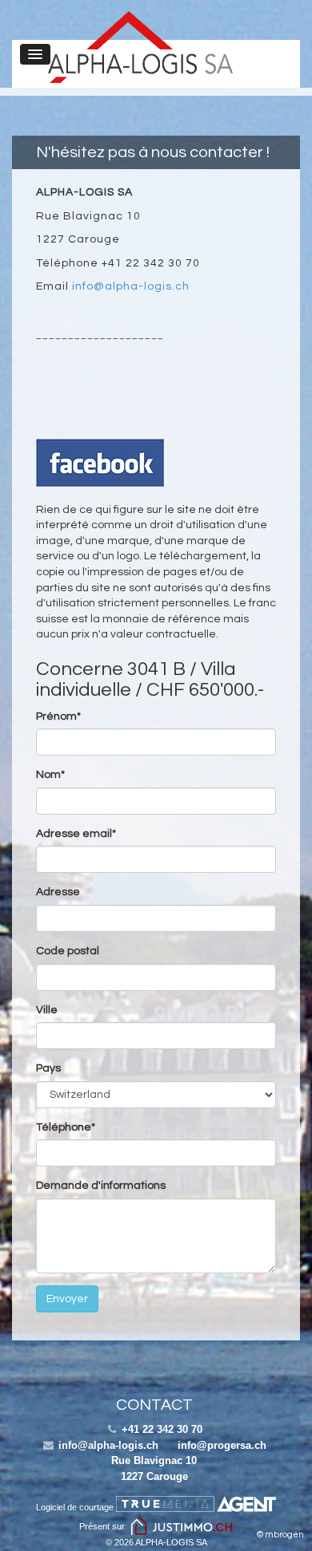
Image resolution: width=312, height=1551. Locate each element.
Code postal (67, 951)
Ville (47, 1010)
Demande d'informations (101, 1185)
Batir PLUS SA (140, 47)
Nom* (50, 774)
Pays (48, 1068)
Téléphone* (65, 1127)
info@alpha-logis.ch (131, 286)
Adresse (58, 892)
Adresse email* (76, 833)
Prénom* (58, 716)
